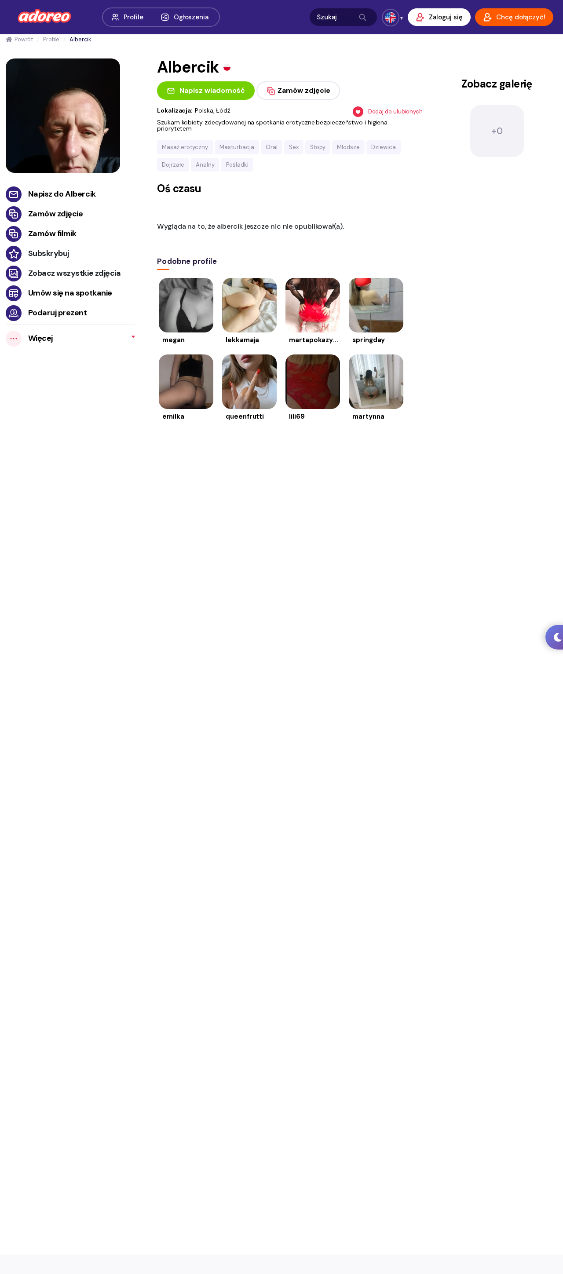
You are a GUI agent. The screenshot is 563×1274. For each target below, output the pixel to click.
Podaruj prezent (57, 312)
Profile (133, 17)
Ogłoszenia (191, 17)
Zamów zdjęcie (55, 213)
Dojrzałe (173, 164)
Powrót (24, 39)
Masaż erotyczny (185, 147)
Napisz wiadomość (212, 90)
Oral (272, 147)
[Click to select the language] (390, 17)
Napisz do (62, 194)
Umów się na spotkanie (70, 293)
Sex (294, 147)
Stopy (317, 147)
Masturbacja (236, 147)
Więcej (40, 338)
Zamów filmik (52, 233)
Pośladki (237, 164)
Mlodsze (348, 147)
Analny (205, 164)
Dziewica (383, 147)
